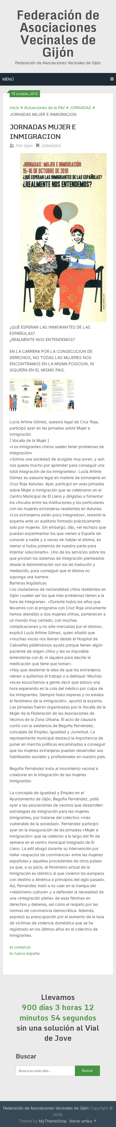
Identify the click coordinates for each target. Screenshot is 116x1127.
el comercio (20, 947)
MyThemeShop (53, 1121)
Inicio (14, 107)
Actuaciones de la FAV (44, 107)
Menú (8, 79)
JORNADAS (80, 107)
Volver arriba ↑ (83, 1121)
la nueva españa (25, 953)
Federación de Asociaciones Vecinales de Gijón (58, 33)
